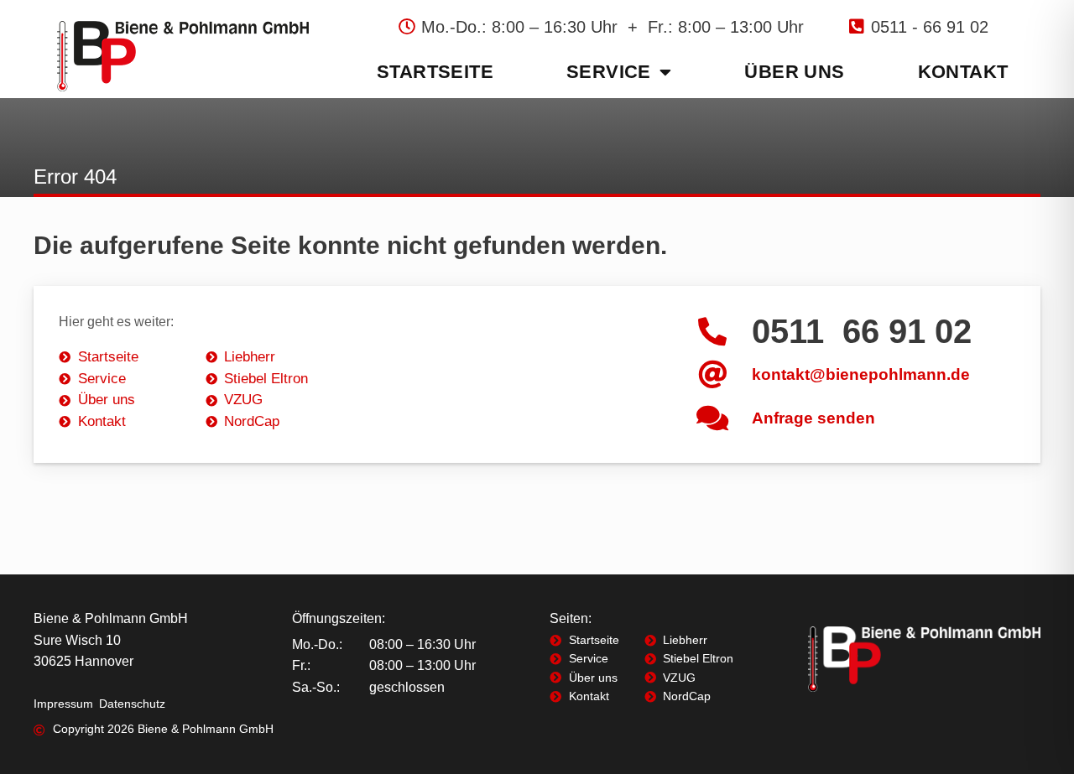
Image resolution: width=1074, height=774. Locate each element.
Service (608, 71)
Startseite (435, 71)
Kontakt (963, 71)
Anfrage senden (813, 418)
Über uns (794, 71)
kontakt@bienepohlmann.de (861, 374)
